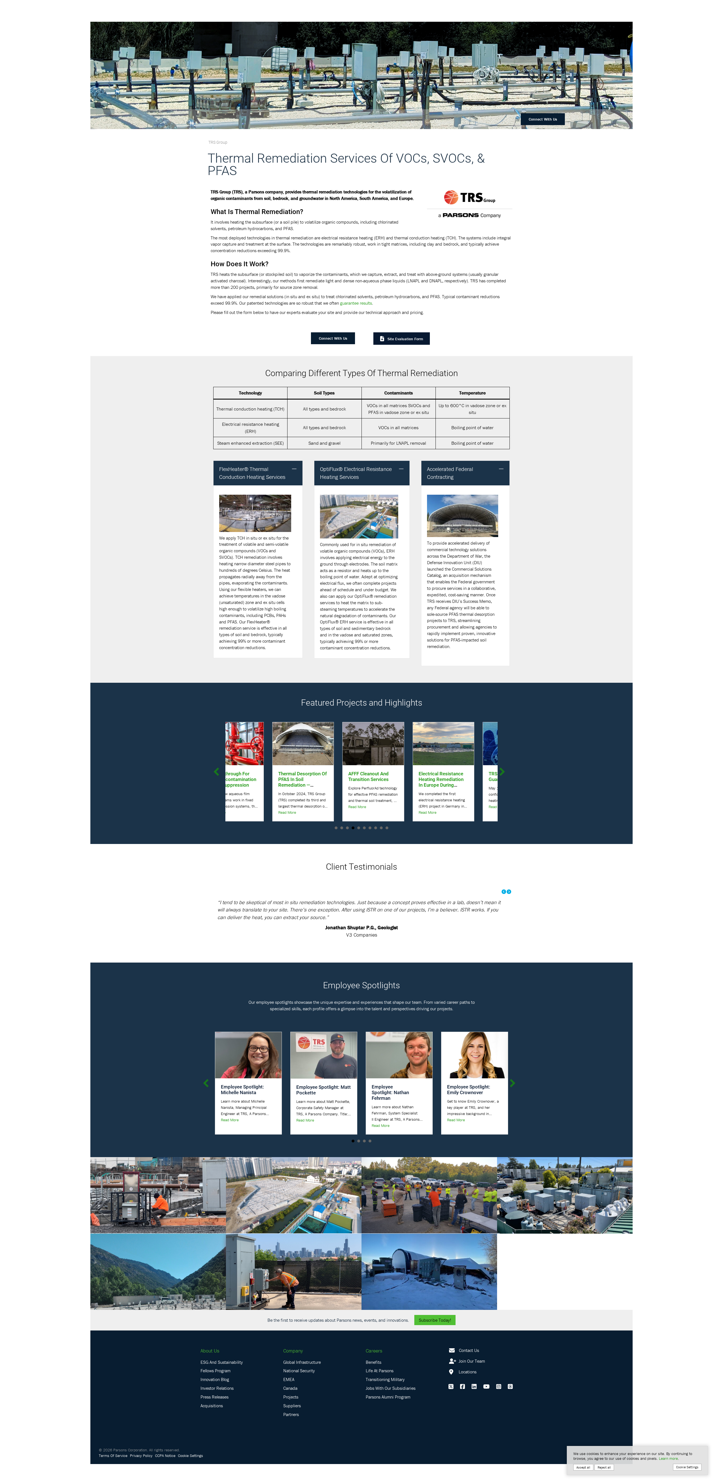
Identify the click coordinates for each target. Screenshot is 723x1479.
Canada (290, 1388)
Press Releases (214, 1397)
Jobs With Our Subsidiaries (390, 1388)
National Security (299, 1370)
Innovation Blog (215, 1379)
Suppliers (292, 1405)
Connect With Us (543, 119)
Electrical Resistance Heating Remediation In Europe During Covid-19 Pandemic (324, 782)
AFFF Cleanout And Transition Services (251, 776)
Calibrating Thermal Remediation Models (464, 776)
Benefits (373, 1362)
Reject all (604, 1467)
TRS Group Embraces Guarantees (395, 776)
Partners (291, 1414)
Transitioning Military (385, 1379)
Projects (290, 1397)
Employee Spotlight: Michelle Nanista (242, 1089)
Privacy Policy (141, 1455)
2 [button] (341, 827)
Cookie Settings (190, 1455)
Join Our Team (471, 1361)
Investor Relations (217, 1388)
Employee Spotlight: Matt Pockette (323, 1090)
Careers (374, 1350)
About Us (210, 1350)
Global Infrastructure (302, 1362)
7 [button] (370, 827)
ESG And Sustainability (222, 1362)
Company (293, 1350)
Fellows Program (215, 1370)
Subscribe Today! (435, 1320)
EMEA (288, 1379)
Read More (240, 806)
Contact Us (469, 1350)
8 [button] (375, 827)
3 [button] (347, 827)
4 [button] (353, 827)
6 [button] (364, 827)
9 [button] (381, 827)
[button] (294, 469)
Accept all (583, 1467)
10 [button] (387, 827)
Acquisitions (212, 1405)
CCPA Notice (165, 1455)
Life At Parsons (379, 1370)
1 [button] (336, 827)
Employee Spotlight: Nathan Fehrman (390, 1092)
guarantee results (356, 303)
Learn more (668, 1458)
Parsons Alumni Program (388, 1397)
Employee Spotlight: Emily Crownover (468, 1089)
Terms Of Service (113, 1455)
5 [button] (358, 827)
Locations (467, 1372)
